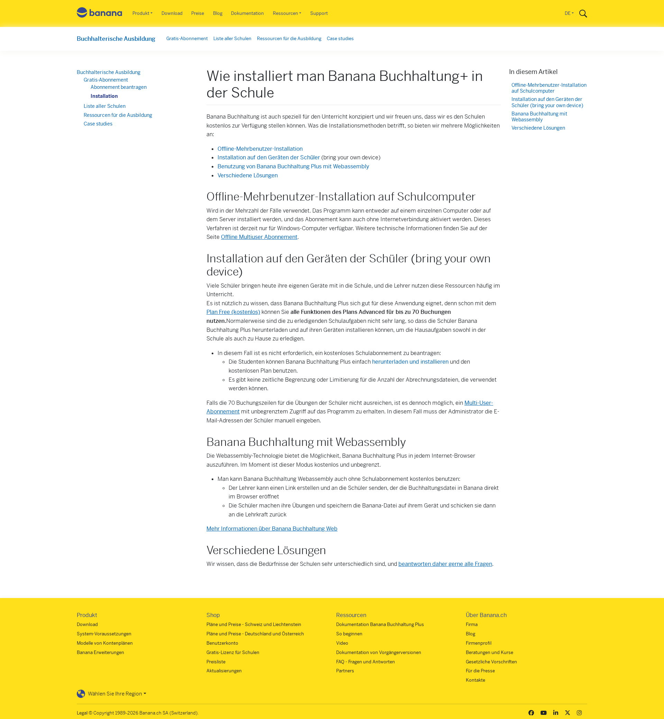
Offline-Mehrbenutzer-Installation (260, 148)
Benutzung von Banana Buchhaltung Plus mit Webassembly (293, 166)
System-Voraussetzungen (104, 634)
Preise (197, 13)
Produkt (140, 13)
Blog (217, 13)
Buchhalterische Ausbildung (116, 39)
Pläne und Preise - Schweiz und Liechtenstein (253, 624)
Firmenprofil (478, 643)
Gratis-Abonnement (187, 38)
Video (342, 643)
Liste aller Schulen (232, 38)
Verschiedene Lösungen (248, 175)
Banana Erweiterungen (100, 652)
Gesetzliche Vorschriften (491, 662)
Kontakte (475, 680)
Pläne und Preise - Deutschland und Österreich (255, 634)
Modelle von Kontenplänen (105, 643)
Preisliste (215, 662)
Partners (345, 671)
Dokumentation (247, 13)
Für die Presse (480, 671)
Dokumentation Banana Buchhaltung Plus (380, 624)
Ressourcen (285, 13)
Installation (104, 96)
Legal (82, 713)
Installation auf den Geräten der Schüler (269, 157)
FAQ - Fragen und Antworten (365, 662)
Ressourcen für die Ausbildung (289, 38)
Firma (472, 624)
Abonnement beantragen (119, 87)
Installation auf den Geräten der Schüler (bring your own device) (547, 102)
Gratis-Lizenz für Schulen (232, 652)
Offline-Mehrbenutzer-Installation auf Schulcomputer (549, 88)
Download (172, 13)
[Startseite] (99, 13)
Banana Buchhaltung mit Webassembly (539, 117)
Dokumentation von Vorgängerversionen (378, 652)
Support (319, 13)
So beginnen (349, 634)
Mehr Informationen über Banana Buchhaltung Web (272, 528)
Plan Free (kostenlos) (233, 312)
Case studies (340, 38)
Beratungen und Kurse (489, 652)
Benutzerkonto (222, 643)
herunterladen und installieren (410, 361)
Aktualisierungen (224, 671)
